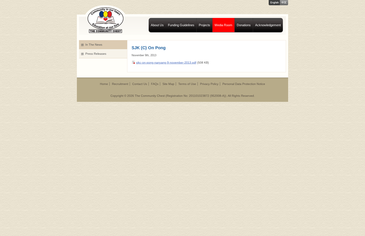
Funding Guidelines (181, 25)
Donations (244, 25)
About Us (157, 25)
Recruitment (120, 84)
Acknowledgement (268, 25)
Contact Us (139, 84)
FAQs (154, 84)
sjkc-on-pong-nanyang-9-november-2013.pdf (166, 62)
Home (104, 84)
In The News (93, 44)
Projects (204, 25)
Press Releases (95, 53)
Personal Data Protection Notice (243, 84)
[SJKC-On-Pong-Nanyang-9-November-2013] (134, 62)
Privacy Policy (209, 84)
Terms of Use (187, 84)
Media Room (223, 25)
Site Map (168, 84)
